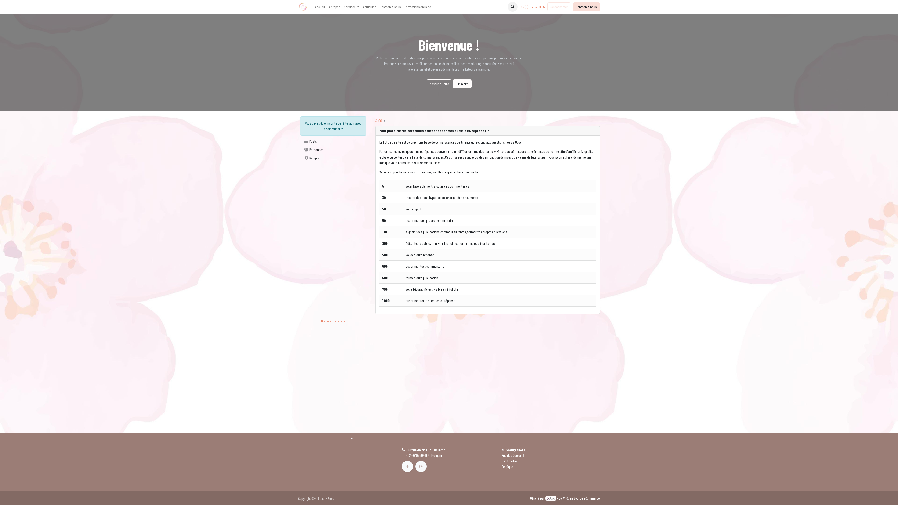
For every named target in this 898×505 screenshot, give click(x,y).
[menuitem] (320, 6)
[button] (513, 7)
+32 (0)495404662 (417, 455)
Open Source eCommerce (583, 498)
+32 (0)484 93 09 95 (532, 6)
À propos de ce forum (335, 321)
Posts (313, 141)
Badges (314, 158)
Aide (378, 120)
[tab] (488, 131)
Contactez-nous (586, 6)
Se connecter (559, 6)
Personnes (316, 149)
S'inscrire (462, 84)
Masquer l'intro (439, 84)
